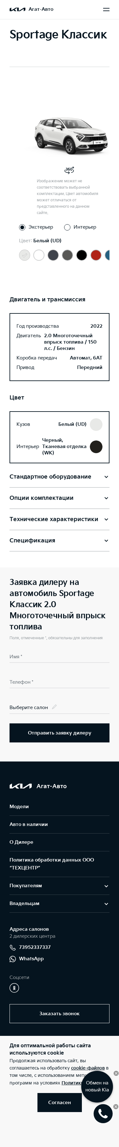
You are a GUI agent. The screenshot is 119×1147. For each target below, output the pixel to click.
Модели (19, 807)
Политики (73, 1083)
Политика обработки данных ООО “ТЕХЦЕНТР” (52, 864)
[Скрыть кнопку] (116, 1073)
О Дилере (21, 842)
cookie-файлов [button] (88, 1068)
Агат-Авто (41, 9)
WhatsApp (31, 959)
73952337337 (35, 947)
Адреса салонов (29, 929)
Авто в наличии (29, 825)
